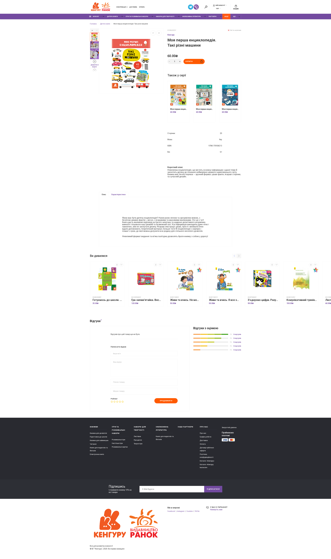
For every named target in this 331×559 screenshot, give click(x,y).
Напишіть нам (216, 510)
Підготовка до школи (98, 437)
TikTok (197, 511)
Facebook (171, 511)
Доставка (133, 7)
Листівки (137, 436)
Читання (93, 444)
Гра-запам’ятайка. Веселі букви (146, 300)
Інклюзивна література (191, 16)
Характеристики (118, 194)
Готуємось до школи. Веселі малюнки (108, 300)
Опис (104, 194)
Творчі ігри (138, 444)
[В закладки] (153, 33)
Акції (226, 16)
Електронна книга (97, 454)
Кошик (236, 9)
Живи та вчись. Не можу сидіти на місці (185, 300)
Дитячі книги (112, 16)
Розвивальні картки (120, 447)
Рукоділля (138, 440)
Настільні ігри (117, 443)
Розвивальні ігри (118, 440)
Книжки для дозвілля (98, 433)
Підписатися (213, 489)
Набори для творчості (165, 16)
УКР (217, 8)
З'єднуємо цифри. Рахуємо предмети (263, 300)
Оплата (142, 7)
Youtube (189, 511)
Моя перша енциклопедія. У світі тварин (179, 109)
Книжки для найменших (99, 440)
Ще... (235, 16)
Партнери (212, 16)
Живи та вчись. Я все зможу (224, 300)
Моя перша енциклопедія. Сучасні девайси (205, 109)
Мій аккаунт (220, 5)
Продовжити (166, 401)
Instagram (181, 511)
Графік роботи (205, 437)
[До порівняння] (158, 33)
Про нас (203, 433)
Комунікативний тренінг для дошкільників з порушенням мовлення (302, 300)
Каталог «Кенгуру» (207, 461)
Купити (189, 61)
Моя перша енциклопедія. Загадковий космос (231, 109)
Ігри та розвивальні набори (137, 16)
